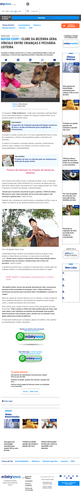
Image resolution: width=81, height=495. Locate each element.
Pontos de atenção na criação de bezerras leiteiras (30, 171)
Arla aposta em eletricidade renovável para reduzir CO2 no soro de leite (11, 446)
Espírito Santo (5, 36)
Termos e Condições (28, 484)
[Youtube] (71, 478)
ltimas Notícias (70, 58)
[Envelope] (61, 476)
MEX (7, 11)
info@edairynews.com (47, 477)
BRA (15, 11)
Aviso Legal (8, 401)
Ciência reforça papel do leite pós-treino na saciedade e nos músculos (49, 445)
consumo (22, 28)
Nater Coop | (11, 39)
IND (19, 11)
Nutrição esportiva (8, 28)
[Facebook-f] (69, 476)
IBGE (30, 28)
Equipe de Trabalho (28, 477)
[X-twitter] (73, 476)
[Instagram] (67, 478)
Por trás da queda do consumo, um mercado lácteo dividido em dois (70, 197)
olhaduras (37, 25)
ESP (3, 11)
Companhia (28, 481)
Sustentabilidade (24, 25)
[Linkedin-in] (77, 476)
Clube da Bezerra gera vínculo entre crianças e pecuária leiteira (29, 43)
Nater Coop (34, 391)
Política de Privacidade (29, 489)
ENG (11, 11)
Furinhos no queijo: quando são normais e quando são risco (30, 444)
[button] (27, 4)
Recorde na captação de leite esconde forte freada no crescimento (69, 233)
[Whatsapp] (65, 476)
